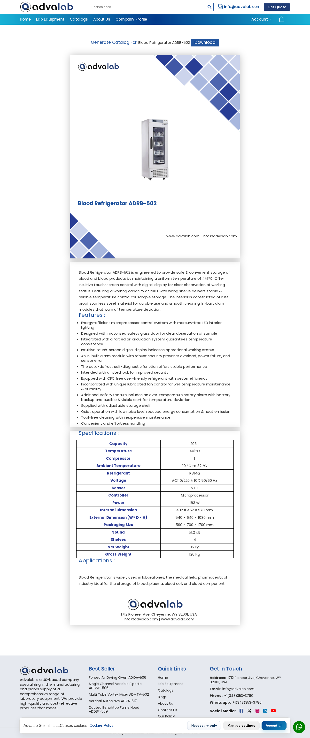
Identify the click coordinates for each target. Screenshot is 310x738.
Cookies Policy (101, 725)
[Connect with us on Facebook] (242, 711)
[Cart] (281, 19)
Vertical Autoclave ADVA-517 (113, 701)
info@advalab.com (242, 6)
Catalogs (79, 19)
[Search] (208, 7)
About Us (101, 19)
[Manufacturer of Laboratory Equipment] (51, 670)
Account (260, 19)
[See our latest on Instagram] (258, 711)
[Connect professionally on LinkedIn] (266, 711)
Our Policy (166, 716)
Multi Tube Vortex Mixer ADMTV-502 (119, 694)
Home (25, 19)
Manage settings (241, 725)
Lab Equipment (50, 19)
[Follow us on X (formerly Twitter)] (250, 711)
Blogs (162, 696)
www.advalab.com (183, 236)
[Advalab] (51, 6)
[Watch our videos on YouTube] (273, 711)
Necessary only (204, 725)
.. (57, 707)
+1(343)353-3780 (238, 695)
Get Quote (277, 7)
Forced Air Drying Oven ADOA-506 (117, 677)
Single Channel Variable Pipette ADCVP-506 (115, 685)
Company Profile (131, 19)
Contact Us (30, 30)
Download (205, 42)
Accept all (274, 725)
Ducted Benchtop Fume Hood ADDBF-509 (114, 709)
